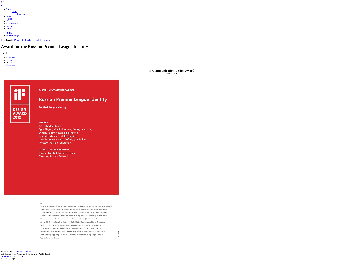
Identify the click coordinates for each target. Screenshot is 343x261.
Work (8, 9)
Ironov (9, 26)
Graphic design (18, 14)
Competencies (12, 23)
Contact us (10, 21)
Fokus (9, 28)
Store (8, 16)
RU (2, 2)
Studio (9, 19)
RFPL (14, 11)
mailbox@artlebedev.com (12, 256)
